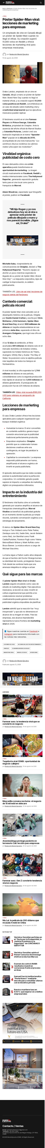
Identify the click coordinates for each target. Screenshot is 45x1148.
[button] (4, 2)
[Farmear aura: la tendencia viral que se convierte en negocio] (22, 705)
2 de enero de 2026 (9, 644)
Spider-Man (33, 652)
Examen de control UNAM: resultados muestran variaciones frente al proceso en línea (27, 967)
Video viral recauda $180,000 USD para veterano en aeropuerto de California (22, 395)
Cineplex (6, 648)
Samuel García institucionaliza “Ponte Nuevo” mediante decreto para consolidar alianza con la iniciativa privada (28, 979)
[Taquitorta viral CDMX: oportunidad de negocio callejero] (22, 745)
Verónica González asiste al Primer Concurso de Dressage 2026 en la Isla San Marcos (27, 954)
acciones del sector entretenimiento (29, 644)
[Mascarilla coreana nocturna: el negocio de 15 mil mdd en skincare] (22, 785)
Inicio (4, 8)
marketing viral (9, 652)
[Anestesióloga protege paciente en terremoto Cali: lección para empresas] (22, 825)
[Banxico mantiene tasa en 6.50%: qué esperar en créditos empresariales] (6, 992)
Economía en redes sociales (20, 648)
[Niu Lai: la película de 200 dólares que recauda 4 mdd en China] (22, 904)
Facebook (33, 631)
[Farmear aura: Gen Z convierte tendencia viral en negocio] (22, 865)
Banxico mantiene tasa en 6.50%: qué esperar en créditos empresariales (28, 992)
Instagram (8, 634)
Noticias (9, 8)
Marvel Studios (22, 652)
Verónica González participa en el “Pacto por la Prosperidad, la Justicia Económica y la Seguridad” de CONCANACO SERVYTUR (28, 941)
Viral (4, 16)
